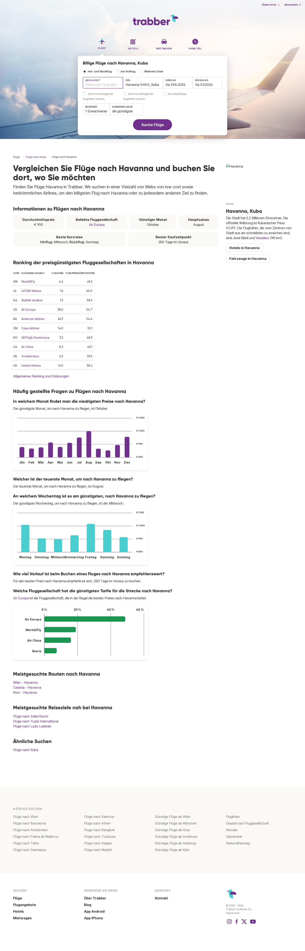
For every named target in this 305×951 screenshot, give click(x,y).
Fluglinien (233, 817)
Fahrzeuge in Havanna (247, 259)
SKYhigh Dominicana (35, 337)
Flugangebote (24, 905)
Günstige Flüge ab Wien (172, 817)
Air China (27, 347)
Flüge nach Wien (25, 817)
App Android (94, 911)
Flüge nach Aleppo (98, 843)
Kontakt (161, 898)
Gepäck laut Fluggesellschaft (247, 823)
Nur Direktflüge (177, 94)
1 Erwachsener (96, 111)
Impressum (233, 913)
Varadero (262, 238)
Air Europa (97, 225)
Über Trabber (95, 898)
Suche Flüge (152, 125)
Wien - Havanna (25, 682)
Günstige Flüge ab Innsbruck (176, 836)
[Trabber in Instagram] (229, 924)
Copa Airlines (30, 328)
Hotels (18, 911)
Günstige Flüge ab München (176, 823)
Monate (232, 830)
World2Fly (28, 281)
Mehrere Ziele (153, 71)
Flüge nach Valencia (99, 817)
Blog (87, 905)
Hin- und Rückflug (100, 71)
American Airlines (33, 319)
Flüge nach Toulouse (100, 836)
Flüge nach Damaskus (29, 850)
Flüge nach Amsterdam (30, 830)
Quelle (230, 203)
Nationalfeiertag (238, 843)
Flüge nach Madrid (98, 850)
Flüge (17, 898)
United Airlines (31, 365)
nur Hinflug (128, 71)
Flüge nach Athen (97, 823)
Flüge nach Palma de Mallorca (35, 836)
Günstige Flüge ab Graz (172, 830)
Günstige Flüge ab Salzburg (175, 843)
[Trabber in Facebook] (236, 924)
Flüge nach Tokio (26, 843)
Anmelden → (292, 4)
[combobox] (103, 83)
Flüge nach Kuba (25, 750)
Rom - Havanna (25, 692)
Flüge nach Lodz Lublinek (32, 726)
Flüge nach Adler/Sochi (30, 716)
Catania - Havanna (27, 687)
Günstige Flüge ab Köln (172, 850)
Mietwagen (22, 918)
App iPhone (93, 918)
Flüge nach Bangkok (99, 830)
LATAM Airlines (31, 291)
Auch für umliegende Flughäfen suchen (98, 96)
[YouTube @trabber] (252, 924)
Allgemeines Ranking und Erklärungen (41, 376)
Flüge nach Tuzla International (35, 721)
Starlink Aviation (32, 300)
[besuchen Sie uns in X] (244, 924)
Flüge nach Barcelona (29, 823)
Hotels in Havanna (244, 248)
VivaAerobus (30, 356)
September (234, 836)
